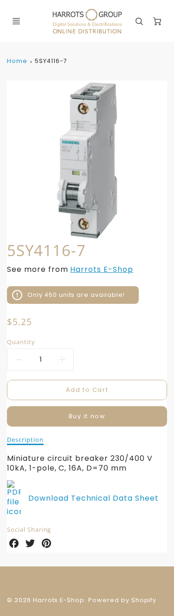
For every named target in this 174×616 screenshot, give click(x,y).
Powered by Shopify (122, 600)
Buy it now (87, 416)
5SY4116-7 (51, 61)
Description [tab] (25, 440)
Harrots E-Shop (101, 269)
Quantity (21, 342)
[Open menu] (16, 21)
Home (17, 61)
